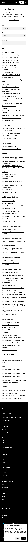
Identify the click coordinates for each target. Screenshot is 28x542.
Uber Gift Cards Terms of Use (9, 141)
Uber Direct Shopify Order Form (10, 236)
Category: (4, 42)
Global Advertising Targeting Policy (11, 117)
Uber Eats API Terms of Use (9, 330)
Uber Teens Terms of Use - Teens (10, 123)
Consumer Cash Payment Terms (10, 211)
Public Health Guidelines (8, 125)
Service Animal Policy (7, 260)
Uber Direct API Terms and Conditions (12, 238)
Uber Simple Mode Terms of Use (10, 255)
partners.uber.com (14, 19)
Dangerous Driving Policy (8, 245)
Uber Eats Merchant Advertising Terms (12, 317)
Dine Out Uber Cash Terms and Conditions (13, 206)
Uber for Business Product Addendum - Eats (14, 373)
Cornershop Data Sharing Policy (10, 324)
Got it (23, 538)
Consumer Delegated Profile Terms (11, 269)
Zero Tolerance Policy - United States (12, 103)
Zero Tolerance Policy (7, 130)
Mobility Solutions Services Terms (11, 322)
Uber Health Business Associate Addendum (13, 398)
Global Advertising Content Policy (11, 93)
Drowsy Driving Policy (7, 319)
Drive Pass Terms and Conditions (10, 335)
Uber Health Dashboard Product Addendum (13, 395)
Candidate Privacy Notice (9, 77)
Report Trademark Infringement (10, 60)
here (20, 534)
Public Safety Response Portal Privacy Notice (14, 128)
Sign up (22, 2)
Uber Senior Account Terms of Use (11, 257)
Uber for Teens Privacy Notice (10, 96)
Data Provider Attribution (8, 200)
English (5, 515)
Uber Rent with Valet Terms (9, 213)
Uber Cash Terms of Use (8, 285)
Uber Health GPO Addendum (9, 393)
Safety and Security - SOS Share (10, 136)
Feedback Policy (6, 143)
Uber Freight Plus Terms (8, 190)
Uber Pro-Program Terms (8, 208)
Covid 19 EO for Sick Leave (9, 138)
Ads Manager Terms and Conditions (11, 226)
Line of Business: (6, 34)
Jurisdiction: (6, 27)
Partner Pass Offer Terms (8, 327)
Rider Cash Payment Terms (9, 221)
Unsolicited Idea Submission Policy (11, 148)
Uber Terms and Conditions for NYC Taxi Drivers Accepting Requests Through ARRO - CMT (14, 305)
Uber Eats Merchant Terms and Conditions (13, 216)
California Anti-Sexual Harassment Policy (13, 133)
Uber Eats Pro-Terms (7, 219)
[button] (23, 28)
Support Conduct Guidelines (9, 349)
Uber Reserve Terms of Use (9, 229)
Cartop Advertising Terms (9, 290)
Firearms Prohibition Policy (9, 146)
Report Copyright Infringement (10, 57)
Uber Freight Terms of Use (9, 192)
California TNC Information (9, 314)
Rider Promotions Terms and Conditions (12, 278)
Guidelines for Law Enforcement (10, 62)
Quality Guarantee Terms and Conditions (13, 287)
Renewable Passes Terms (8, 224)
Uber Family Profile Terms (9, 65)
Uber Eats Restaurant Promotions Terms (13, 340)
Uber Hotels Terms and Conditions (11, 74)
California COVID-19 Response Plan (11, 337)
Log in (16, 2)
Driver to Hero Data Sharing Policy (11, 343)
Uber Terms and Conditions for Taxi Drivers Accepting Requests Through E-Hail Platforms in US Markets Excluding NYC (13, 274)
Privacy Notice (6, 108)
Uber (3, 2)
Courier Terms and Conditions (10, 267)
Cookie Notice (5, 84)
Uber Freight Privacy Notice (9, 174)
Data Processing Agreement (9, 52)
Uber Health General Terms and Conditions (13, 390)
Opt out (18, 538)
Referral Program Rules (8, 120)
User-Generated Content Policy (10, 55)
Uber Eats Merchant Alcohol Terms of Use (13, 301)
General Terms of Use (7, 203)
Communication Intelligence (9, 72)
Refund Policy (5, 332)
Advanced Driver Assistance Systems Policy (13, 252)
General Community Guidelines (10, 86)
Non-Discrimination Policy (9, 105)
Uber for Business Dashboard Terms (11, 358)
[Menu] (26, 2)
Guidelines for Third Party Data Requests (13, 115)
